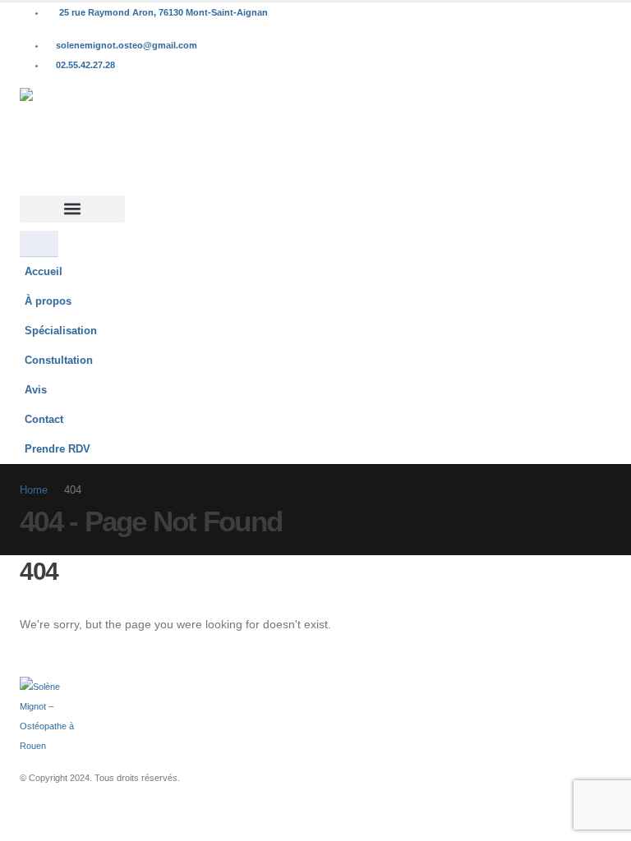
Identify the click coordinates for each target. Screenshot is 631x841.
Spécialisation (61, 331)
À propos (48, 301)
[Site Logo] (70, 141)
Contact (44, 419)
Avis (36, 390)
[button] (72, 209)
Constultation (59, 360)
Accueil (43, 272)
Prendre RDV (57, 449)
